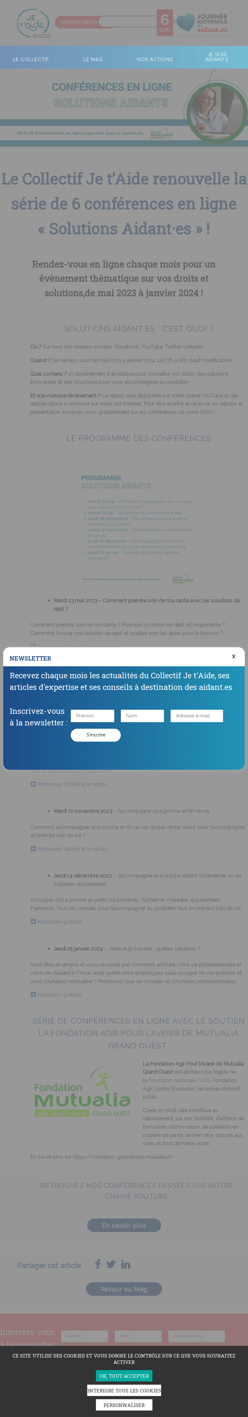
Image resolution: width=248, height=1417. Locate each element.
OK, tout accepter (124, 1376)
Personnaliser (124, 1405)
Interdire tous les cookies (124, 1390)
